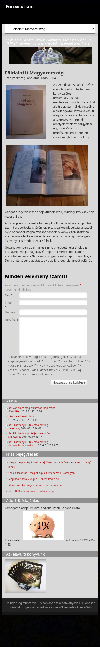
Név (9, 295)
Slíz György (14, 436)
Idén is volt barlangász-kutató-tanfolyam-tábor (35, 485)
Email (8, 305)
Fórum (13, 401)
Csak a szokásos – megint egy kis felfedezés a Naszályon (41, 473)
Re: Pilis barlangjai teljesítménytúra (29, 433)
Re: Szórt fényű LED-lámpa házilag (28, 425)
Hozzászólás (9, 320)
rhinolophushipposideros (22, 445)
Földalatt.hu (19, 6)
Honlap (9, 312)
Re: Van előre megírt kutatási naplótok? (31, 408)
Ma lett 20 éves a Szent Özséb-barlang (31, 491)
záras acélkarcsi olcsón (21, 416)
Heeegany (14, 428)
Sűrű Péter (14, 411)
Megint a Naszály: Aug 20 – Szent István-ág (33, 479)
